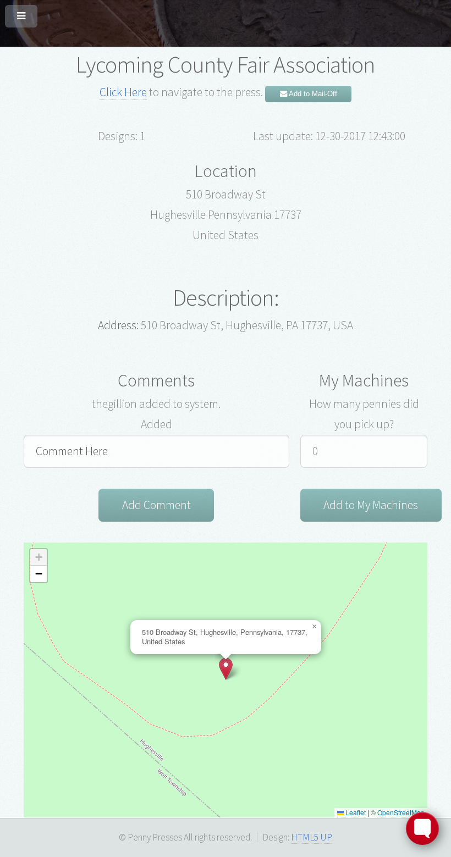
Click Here (123, 92)
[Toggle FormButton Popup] (422, 828)
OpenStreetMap (401, 812)
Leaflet (355, 812)
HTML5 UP (311, 837)
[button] (226, 668)
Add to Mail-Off (312, 94)
